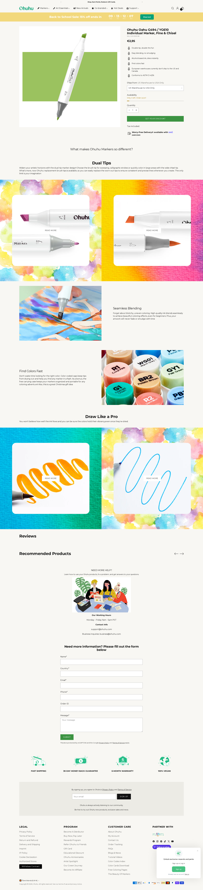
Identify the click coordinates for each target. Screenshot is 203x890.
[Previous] (61, 2)
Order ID (64, 704)
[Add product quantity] (136, 110)
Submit (67, 737)
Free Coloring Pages (117, 870)
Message (64, 715)
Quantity (131, 105)
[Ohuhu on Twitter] (169, 841)
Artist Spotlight (71, 861)
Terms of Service (119, 743)
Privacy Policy (104, 743)
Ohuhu (35, 884)
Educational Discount (74, 853)
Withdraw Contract (31, 866)
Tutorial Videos (115, 857)
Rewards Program (72, 840)
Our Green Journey (73, 866)
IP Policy (23, 853)
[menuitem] (43, 8)
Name (63, 657)
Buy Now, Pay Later (73, 836)
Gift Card (68, 849)
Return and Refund (28, 840)
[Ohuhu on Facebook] (153, 841)
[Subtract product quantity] (129, 110)
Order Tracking (115, 844)
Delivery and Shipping (29, 844)
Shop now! (147, 17)
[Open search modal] (172, 8)
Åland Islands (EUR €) (29, 880)
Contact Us (113, 840)
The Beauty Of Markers (119, 874)
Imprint (22, 849)
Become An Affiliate (73, 870)
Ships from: (145, 83)
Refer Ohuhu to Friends (75, 844)
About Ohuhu (115, 832)
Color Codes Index (116, 861)
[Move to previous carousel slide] (176, 554)
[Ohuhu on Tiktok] (165, 841)
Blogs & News (114, 853)
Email (63, 680)
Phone (64, 692)
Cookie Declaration (28, 857)
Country (64, 668)
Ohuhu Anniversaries (74, 857)
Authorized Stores (27, 861)
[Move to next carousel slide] (182, 554)
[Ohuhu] (26, 8)
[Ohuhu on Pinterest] (161, 841)
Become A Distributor (74, 832)
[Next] (142, 2)
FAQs (110, 849)
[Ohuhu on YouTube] (172, 841)
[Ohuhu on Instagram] (157, 841)
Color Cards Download (118, 866)
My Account (113, 836)
